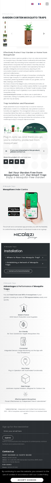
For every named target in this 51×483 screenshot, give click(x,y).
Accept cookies (27, 480)
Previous (11, 33)
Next (44, 33)
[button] (47, 3)
